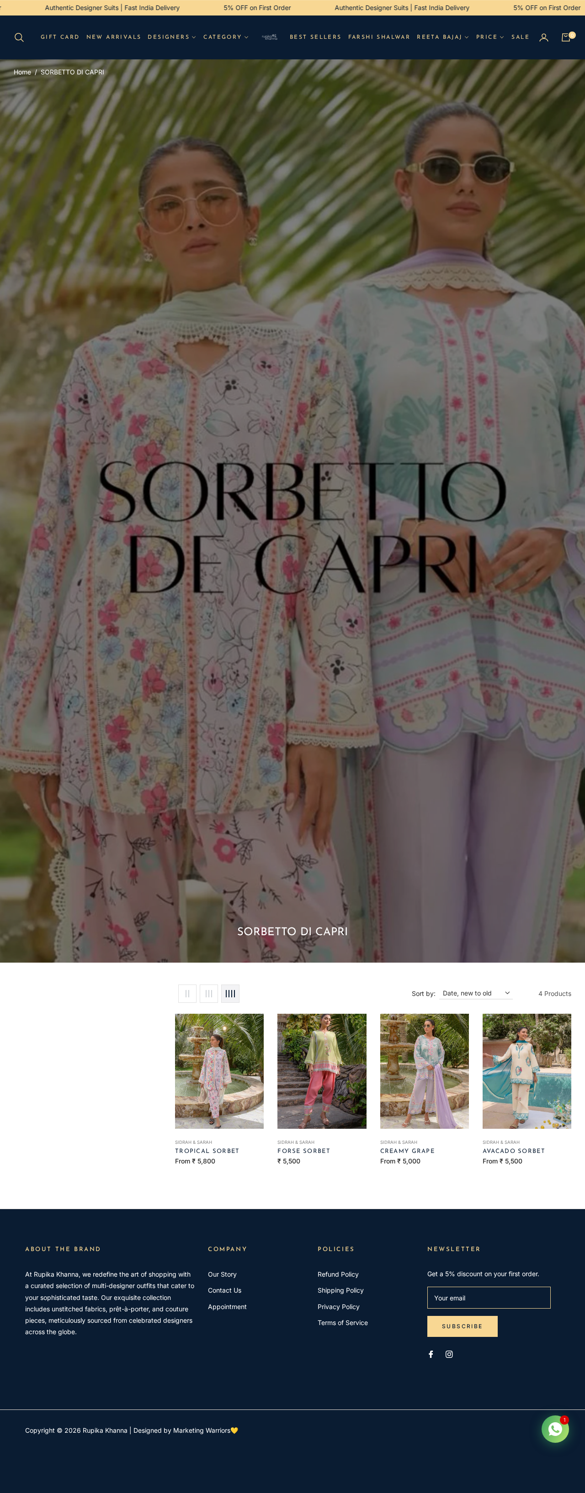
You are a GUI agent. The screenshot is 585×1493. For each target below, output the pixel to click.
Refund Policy (338, 1274)
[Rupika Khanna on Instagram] (449, 1353)
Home (22, 72)
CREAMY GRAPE (407, 1151)
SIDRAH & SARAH (193, 1142)
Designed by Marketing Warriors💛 (185, 1430)
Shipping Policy (341, 1290)
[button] (22, 37)
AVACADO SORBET (514, 1151)
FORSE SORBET (303, 1151)
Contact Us (224, 1290)
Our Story (222, 1274)
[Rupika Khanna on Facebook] (431, 1353)
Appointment (227, 1306)
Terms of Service (343, 1322)
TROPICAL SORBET (207, 1151)
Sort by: (424, 993)
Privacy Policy (339, 1306)
